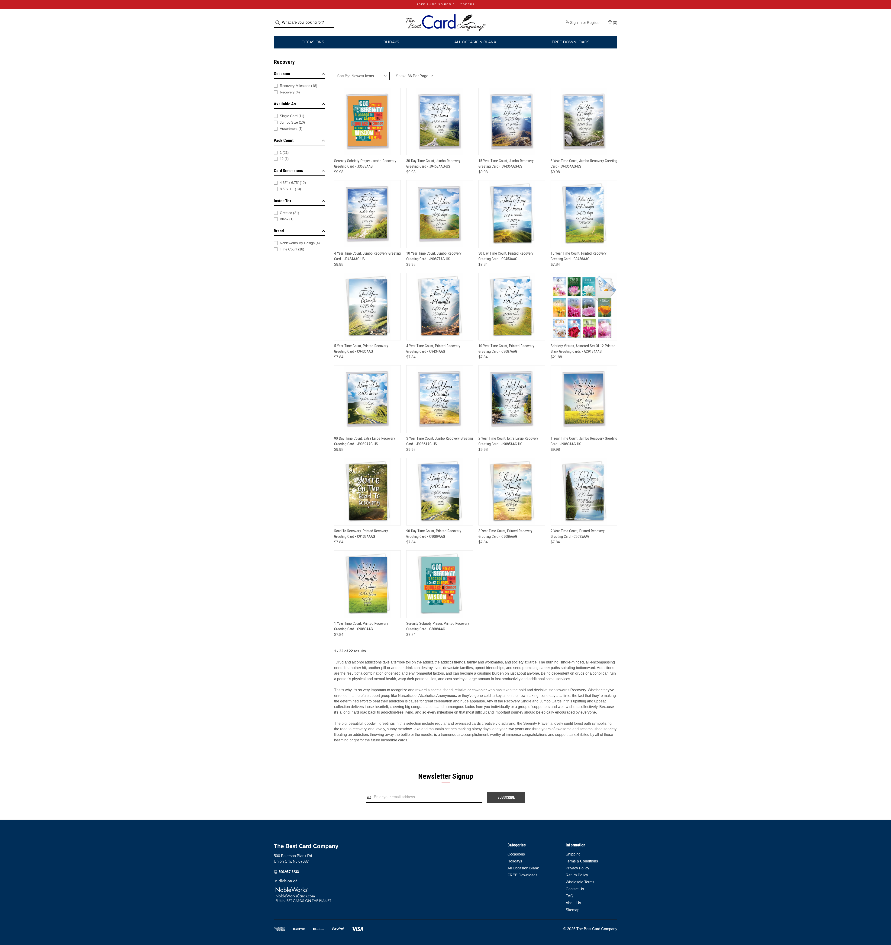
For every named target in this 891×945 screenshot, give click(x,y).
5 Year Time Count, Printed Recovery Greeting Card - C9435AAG (361, 349)
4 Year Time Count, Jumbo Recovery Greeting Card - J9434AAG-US (367, 256)
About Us (573, 903)
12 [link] (284, 159)
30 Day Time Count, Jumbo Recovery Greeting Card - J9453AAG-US (433, 164)
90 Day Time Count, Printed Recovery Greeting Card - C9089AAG (433, 534)
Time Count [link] (292, 249)
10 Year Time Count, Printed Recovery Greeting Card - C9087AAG (506, 349)
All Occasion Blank (475, 42)
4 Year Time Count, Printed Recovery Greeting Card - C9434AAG (433, 349)
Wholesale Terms (580, 882)
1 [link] (284, 152)
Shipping (573, 854)
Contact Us (575, 889)
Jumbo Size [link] (292, 122)
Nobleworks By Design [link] (300, 243)
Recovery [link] (290, 92)
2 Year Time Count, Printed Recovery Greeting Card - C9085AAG (578, 534)
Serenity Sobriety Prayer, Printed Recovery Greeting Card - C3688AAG (437, 626)
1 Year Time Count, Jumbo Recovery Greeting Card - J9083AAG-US (584, 441)
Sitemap (572, 910)
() (614, 23)
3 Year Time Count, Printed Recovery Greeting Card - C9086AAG (505, 534)
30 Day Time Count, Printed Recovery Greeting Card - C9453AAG (505, 256)
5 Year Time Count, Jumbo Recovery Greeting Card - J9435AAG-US (584, 164)
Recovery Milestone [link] (298, 86)
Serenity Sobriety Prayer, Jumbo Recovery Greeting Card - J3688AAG (365, 164)
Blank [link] (287, 219)
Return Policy (577, 875)
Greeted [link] (289, 213)
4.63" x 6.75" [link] (293, 183)
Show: (401, 76)
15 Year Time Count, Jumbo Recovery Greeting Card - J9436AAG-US (506, 164)
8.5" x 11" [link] (290, 189)
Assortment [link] (291, 129)
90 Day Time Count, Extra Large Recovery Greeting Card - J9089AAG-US (364, 441)
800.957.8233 (288, 871)
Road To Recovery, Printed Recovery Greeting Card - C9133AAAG (361, 534)
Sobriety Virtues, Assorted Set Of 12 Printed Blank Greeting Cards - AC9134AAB (583, 349)
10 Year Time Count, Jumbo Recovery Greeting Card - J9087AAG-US (434, 256)
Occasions (312, 42)
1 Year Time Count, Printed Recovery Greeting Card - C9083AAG (361, 626)
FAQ (569, 896)
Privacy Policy (577, 868)
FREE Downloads (571, 42)
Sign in (576, 23)
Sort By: (343, 76)
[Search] (279, 22)
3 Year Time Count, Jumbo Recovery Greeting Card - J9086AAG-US (439, 441)
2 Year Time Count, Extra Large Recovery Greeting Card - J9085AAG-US (508, 441)
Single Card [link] (292, 116)
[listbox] (370, 76)
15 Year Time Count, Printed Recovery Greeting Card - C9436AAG (579, 256)
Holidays (389, 42)
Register (594, 23)
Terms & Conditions (582, 861)
